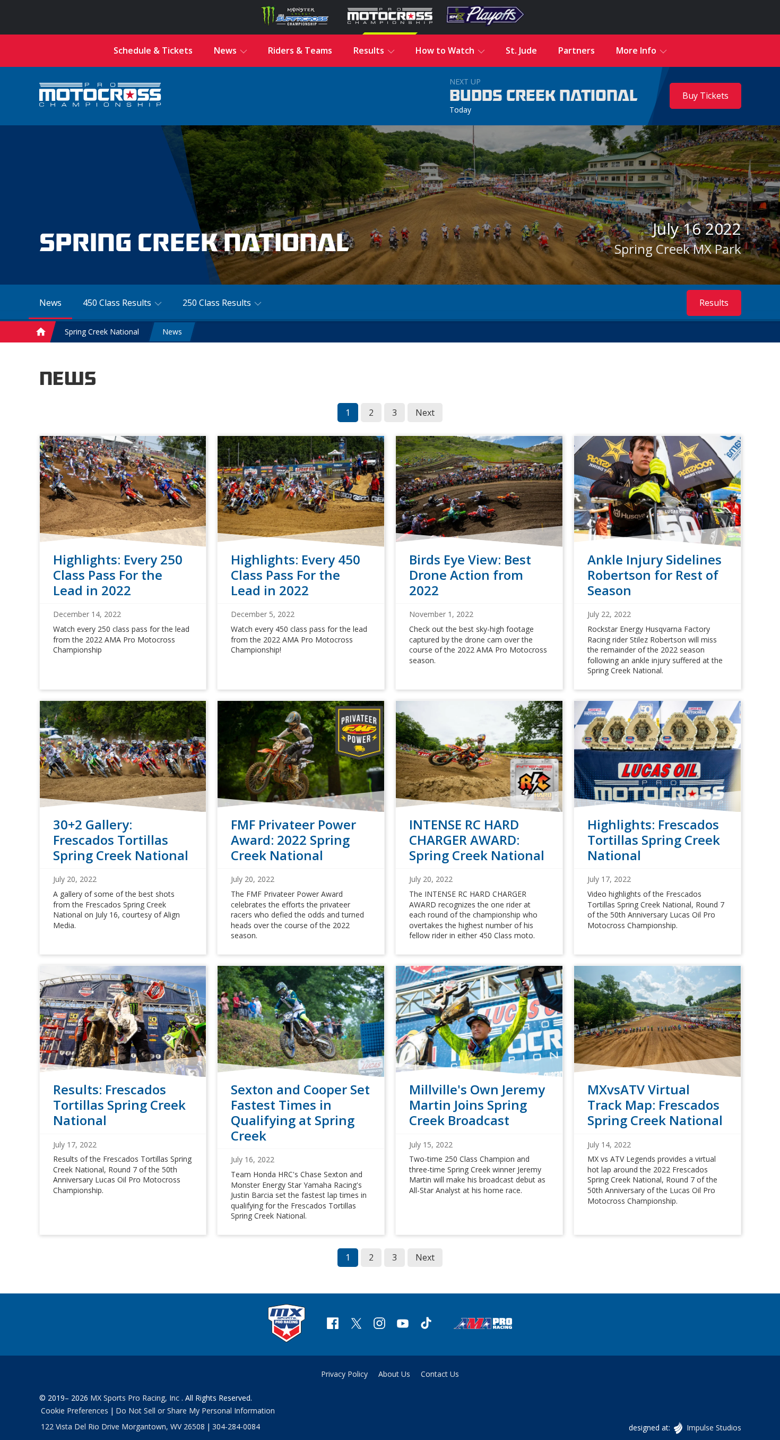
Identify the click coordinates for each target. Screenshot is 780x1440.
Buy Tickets (705, 95)
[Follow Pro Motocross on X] (356, 1325)
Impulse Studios (713, 1427)
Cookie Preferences (74, 1410)
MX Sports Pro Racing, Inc (135, 1398)
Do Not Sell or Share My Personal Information (195, 1410)
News (172, 332)
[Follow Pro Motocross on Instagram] (379, 1325)
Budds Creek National (543, 96)
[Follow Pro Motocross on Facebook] (332, 1325)
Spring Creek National (102, 332)
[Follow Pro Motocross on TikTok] (426, 1325)
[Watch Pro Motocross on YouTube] (402, 1325)
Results (714, 302)
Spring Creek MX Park (677, 249)
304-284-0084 (236, 1426)
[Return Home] (100, 95)
